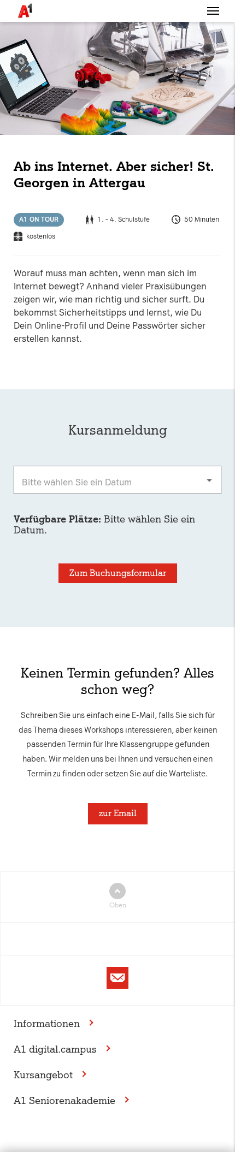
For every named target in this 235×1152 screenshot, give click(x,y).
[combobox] (117, 480)
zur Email (118, 813)
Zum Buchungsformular (117, 573)
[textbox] (117, 480)
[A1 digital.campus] (25, 11)
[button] (213, 11)
